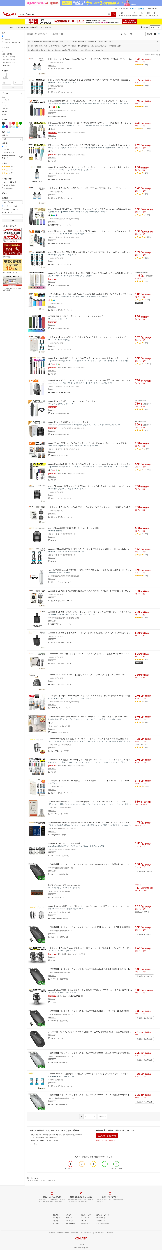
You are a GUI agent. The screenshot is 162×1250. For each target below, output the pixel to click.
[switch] (21, 157)
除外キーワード (7, 212)
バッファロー (6, 100)
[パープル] (6, 126)
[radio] (2, 36)
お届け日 (5, 143)
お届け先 (5, 135)
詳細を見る (99, 50)
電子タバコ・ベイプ (48, 1180)
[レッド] (13, 123)
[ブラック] (3, 123)
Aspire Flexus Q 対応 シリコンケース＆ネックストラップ (72, 401)
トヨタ (4, 114)
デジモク (53, 139)
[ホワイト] (6, 123)
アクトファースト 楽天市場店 (60, 856)
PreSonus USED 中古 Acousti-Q (66, 885)
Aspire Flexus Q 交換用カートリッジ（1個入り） (69, 422)
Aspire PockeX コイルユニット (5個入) (64, 843)
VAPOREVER (6, 111)
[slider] (2, 79)
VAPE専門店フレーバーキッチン (61, 179)
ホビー (29, 1180)
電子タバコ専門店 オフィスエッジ (61, 69)
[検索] (114, 14)
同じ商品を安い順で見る (144, 871)
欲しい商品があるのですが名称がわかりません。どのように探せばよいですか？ (57, 1135)
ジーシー (5, 108)
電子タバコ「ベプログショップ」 (61, 582)
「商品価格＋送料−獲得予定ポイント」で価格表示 (42, 34)
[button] (153, 9)
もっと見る (33, 1144)
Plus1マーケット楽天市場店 (59, 874)
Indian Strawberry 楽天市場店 (60, 285)
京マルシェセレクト (57, 1038)
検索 (13, 87)
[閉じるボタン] (157, 42)
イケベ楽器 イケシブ (57, 897)
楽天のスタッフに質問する (107, 1136)
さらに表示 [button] (6, 65)
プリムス (5, 105)
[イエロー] (17, 123)
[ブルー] (3, 126)
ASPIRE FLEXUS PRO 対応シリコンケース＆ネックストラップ (75, 316)
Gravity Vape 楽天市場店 (58, 116)
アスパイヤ (5, 97)
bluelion (53, 540)
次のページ (102, 1116)
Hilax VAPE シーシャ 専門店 (60, 732)
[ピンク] (10, 123)
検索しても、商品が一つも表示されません (44, 1140)
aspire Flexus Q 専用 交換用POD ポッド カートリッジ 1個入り (75, 528)
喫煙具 (36, 1180)
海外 (8, 132)
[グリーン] (20, 123)
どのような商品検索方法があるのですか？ (44, 1137)
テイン (4, 103)
